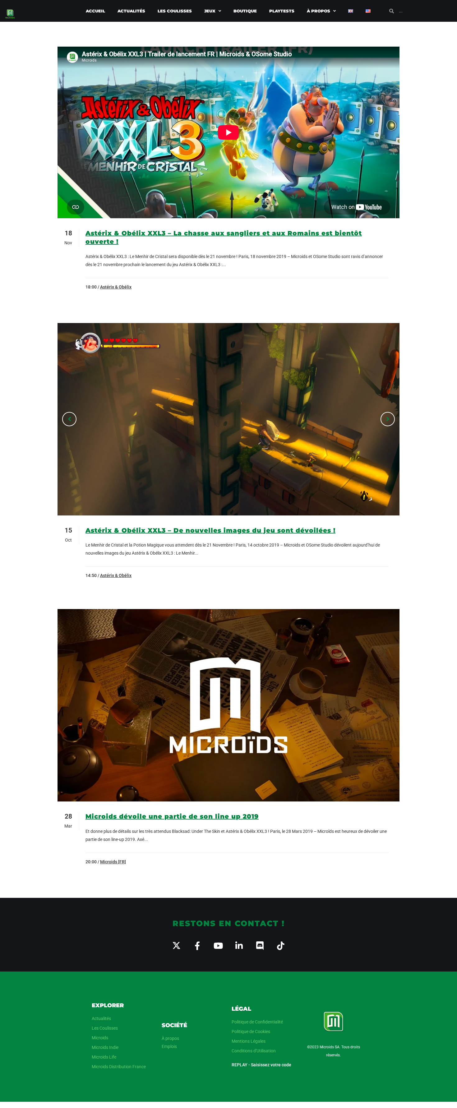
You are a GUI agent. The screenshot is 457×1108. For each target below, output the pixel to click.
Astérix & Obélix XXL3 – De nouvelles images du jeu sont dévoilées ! (210, 530)
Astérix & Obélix (116, 286)
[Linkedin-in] (239, 945)
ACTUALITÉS (131, 10)
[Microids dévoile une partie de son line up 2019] (228, 705)
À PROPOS (318, 10)
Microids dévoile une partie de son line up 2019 (172, 816)
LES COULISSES (175, 10)
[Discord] (260, 945)
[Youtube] (218, 945)
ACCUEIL (95, 10)
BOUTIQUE (245, 10)
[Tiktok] (280, 945)
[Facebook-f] (197, 945)
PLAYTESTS (281, 10)
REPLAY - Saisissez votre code (261, 1064)
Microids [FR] (113, 861)
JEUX (209, 10)
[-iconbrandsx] (176, 945)
